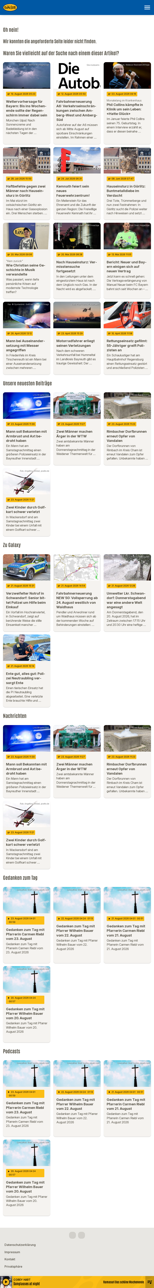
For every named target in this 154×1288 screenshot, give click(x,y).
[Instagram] (82, 1235)
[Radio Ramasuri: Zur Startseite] (72, 7)
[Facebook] (72, 1235)
